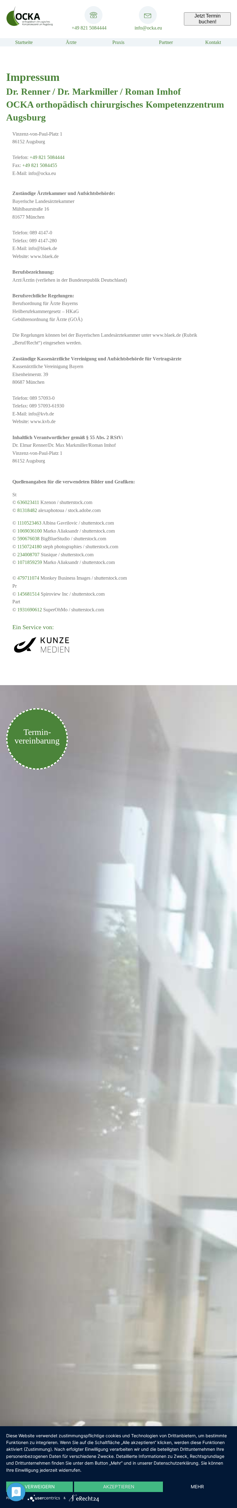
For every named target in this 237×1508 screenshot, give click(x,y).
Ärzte (71, 42)
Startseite (24, 42)
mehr (197, 1487)
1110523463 (29, 523)
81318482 (27, 510)
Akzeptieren (118, 1487)
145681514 (28, 594)
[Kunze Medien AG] (41, 653)
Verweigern (40, 1487)
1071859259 (29, 562)
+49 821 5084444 (89, 27)
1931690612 (29, 609)
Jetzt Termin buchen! (207, 18)
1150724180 (29, 546)
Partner (166, 42)
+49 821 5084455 (39, 165)
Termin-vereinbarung (37, 736)
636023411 (28, 502)
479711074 (28, 578)
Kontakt (213, 42)
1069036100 (29, 531)
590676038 (28, 538)
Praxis (118, 42)
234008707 (28, 554)
